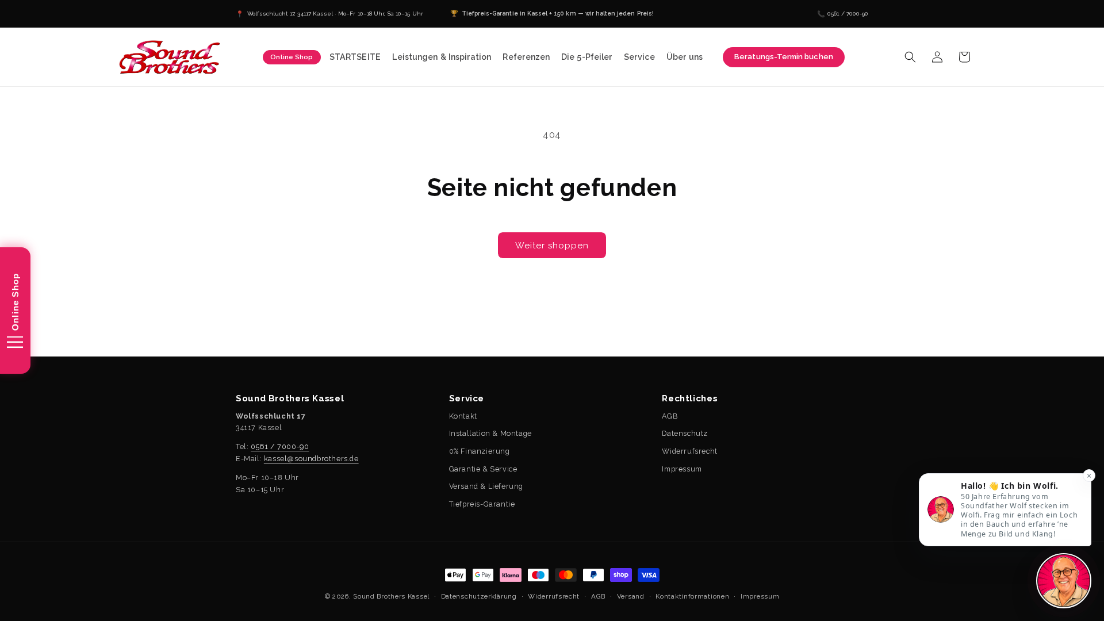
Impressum (682, 469)
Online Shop (291, 57)
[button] (441, 57)
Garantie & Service (483, 469)
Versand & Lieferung (486, 486)
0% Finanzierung (479, 451)
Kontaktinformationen (692, 596)
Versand (631, 596)
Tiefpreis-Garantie (482, 504)
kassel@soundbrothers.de (311, 458)
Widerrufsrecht (689, 451)
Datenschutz (685, 433)
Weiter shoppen (552, 245)
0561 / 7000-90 (280, 446)
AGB (669, 416)
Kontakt (463, 416)
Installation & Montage (490, 433)
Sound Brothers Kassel (391, 596)
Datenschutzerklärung (479, 596)
